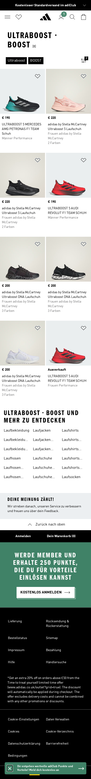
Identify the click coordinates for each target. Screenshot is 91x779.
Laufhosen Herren (12, 477)
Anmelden (23, 536)
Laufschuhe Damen (42, 468)
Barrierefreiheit (57, 743)
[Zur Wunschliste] (18, 17)
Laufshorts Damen (71, 459)
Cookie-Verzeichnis (60, 731)
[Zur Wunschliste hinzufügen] (37, 77)
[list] (38, 60)
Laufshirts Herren (70, 449)
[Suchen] (72, 17)
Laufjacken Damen (42, 440)
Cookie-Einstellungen (23, 719)
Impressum (16, 650)
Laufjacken (42, 431)
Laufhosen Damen (12, 468)
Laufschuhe (42, 458)
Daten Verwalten (57, 719)
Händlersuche (56, 662)
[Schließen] (10, 768)
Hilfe (11, 662)
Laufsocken (71, 477)
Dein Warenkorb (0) (61, 536)
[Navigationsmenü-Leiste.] (7, 17)
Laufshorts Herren (71, 468)
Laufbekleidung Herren (16, 449)
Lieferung (15, 621)
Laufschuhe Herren (42, 477)
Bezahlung (53, 650)
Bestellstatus (17, 638)
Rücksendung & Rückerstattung (57, 624)
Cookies (13, 731)
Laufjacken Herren (42, 449)
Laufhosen (12, 458)
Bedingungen (17, 755)
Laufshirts (70, 431)
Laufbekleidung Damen (16, 440)
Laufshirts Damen (70, 440)
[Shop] (45, 18)
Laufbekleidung (16, 431)
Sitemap (52, 638)
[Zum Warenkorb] (83, 17)
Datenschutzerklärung (24, 743)
